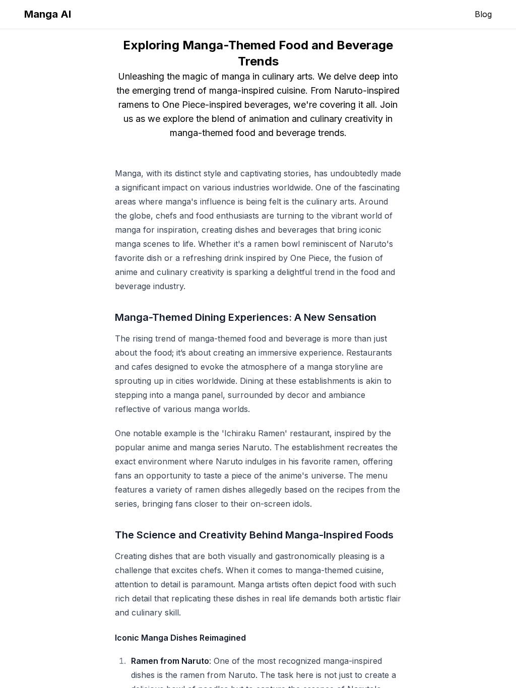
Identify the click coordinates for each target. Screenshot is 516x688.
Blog (483, 14)
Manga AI (47, 14)
